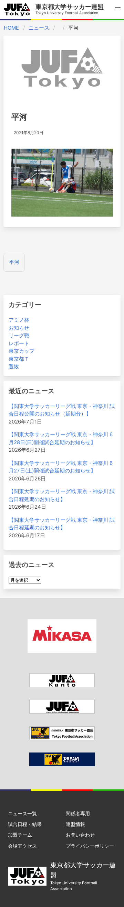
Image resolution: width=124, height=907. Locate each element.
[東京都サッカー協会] (62, 738)
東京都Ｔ (19, 359)
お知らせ (19, 328)
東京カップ (21, 351)
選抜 (14, 366)
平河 (14, 262)
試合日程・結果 (25, 824)
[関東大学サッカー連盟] (62, 685)
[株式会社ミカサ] (62, 651)
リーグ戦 (19, 335)
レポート (19, 343)
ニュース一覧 (22, 813)
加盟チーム (20, 835)
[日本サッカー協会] (62, 764)
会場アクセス (22, 846)
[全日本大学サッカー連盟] (62, 711)
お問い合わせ (80, 835)
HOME (11, 27)
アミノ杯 (19, 320)
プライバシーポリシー (90, 846)
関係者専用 (78, 813)
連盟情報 (75, 824)
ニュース (39, 27)
